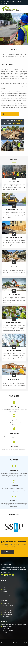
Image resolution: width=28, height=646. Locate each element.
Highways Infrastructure (14, 209)
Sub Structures (14, 181)
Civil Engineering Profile (8, 594)
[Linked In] (6, 3)
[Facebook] (2, 3)
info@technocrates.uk (16, 1)
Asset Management (14, 379)
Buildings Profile (6, 593)
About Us (5, 585)
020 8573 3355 (6, 1)
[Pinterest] (11, 3)
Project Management (14, 351)
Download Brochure (11, 114)
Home (4, 584)
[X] (4, 3)
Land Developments (14, 294)
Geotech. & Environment (14, 322)
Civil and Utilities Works (14, 238)
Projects (4, 589)
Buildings (14, 266)
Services (4, 587)
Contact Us (14, 39)
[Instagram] (9, 3)
